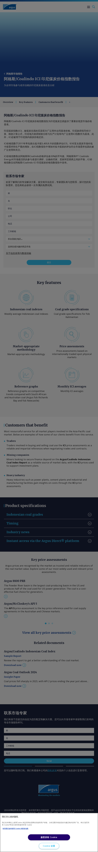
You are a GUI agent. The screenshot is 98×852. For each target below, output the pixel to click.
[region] (49, 832)
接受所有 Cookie (49, 837)
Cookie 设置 (49, 845)
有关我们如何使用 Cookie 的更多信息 (15, 828)
